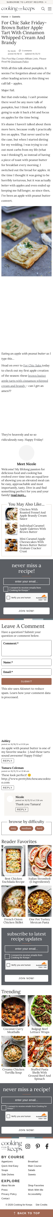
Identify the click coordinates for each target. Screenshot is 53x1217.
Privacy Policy (9, 1194)
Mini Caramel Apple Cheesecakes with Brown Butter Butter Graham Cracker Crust (33, 545)
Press (4, 1190)
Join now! (26, 610)
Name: (8, 662)
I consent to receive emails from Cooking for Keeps (25, 589)
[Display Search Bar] (41, 8)
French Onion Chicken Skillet (13, 920)
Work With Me (35, 1190)
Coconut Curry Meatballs (13, 1030)
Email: (8, 672)
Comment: (11, 643)
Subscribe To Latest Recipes (25, 2)
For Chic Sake (32, 365)
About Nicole (8, 1185)
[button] (48, 8)
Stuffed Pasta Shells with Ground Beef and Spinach (39, 1074)
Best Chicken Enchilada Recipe (13, 880)
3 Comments (27, 50)
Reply (7, 760)
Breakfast (33, 1161)
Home (4, 16)
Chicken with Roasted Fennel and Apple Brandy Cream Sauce (33, 514)
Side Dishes (7, 1174)
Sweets (16, 16)
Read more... (18, 495)
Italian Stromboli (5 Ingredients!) (40, 880)
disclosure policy (19, 61)
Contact (5, 1198)
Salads (31, 1170)
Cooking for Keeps (19, 8)
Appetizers (7, 1161)
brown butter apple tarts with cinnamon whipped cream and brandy (24, 381)
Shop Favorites (36, 1185)
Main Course (34, 1166)
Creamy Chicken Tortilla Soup (13, 1071)
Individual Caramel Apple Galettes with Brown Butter (33, 528)
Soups (4, 1170)
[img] (29, 1146)
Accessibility (34, 1194)
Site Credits (41, 1205)
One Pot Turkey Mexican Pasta (39, 920)
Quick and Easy (9, 1166)
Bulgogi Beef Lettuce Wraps (39, 1030)
